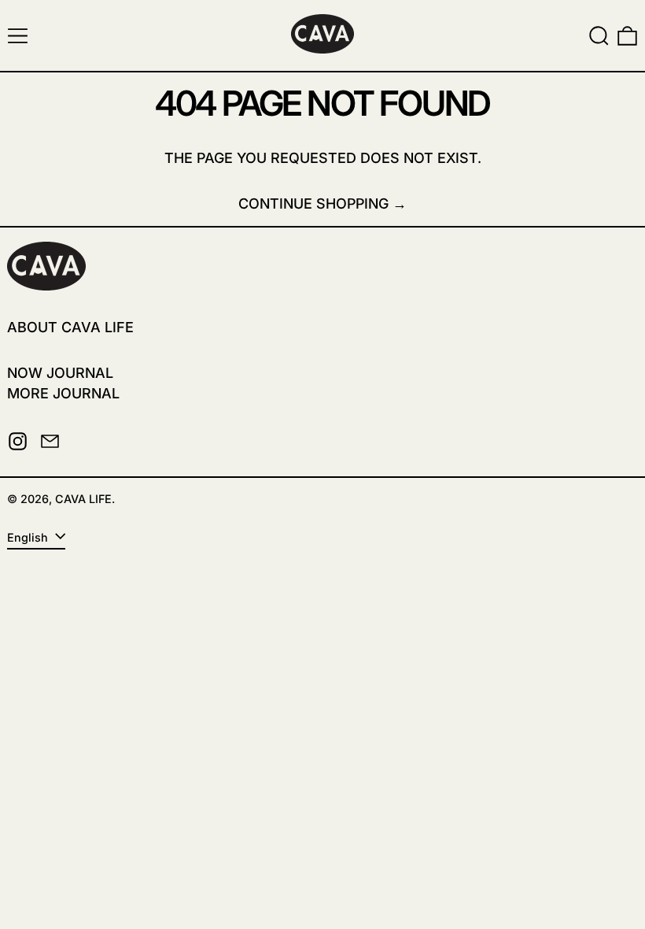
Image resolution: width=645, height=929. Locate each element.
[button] (599, 36)
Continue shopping (313, 203)
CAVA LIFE (83, 498)
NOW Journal (60, 373)
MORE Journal (63, 393)
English (29, 537)
